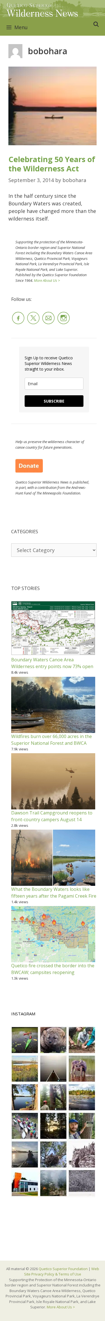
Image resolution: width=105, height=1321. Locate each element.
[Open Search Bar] (96, 24)
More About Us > (47, 280)
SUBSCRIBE (54, 401)
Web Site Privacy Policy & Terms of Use (61, 1271)
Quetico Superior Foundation (63, 1268)
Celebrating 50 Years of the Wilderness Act (51, 163)
